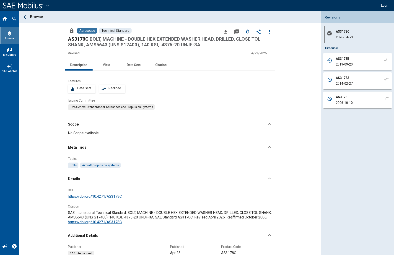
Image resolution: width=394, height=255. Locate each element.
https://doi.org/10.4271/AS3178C (95, 196)
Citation (161, 65)
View (106, 65)
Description (79, 65)
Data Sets (134, 65)
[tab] (5, 19)
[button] (170, 124)
